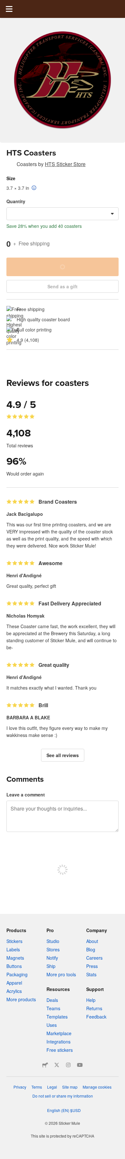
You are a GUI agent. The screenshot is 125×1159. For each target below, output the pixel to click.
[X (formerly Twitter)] (56, 1065)
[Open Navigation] (9, 9)
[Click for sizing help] (34, 188)
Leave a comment (25, 794)
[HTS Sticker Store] (10, 165)
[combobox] (62, 213)
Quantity (15, 201)
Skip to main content (4, 4)
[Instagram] (68, 1065)
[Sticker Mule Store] (45, 1065)
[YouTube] (79, 1065)
